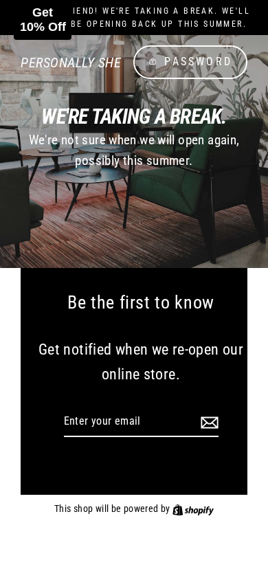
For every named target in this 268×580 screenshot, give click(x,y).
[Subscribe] (208, 422)
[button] (42, 20)
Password (198, 61)
